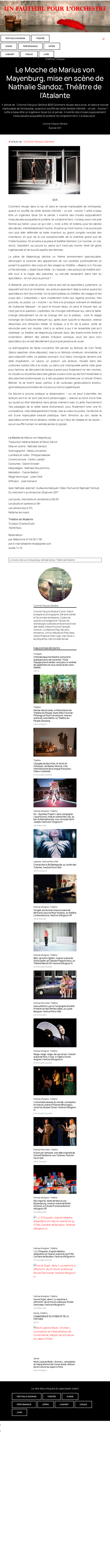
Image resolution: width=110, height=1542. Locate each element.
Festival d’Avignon (41, 811)
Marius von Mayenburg (29, 560)
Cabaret (37, 861)
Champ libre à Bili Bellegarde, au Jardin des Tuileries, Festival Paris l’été (55, 866)
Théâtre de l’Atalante (65, 560)
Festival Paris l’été (50, 861)
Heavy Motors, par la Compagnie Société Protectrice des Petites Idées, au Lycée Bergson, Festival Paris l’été (54, 1009)
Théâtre (37, 707)
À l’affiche (50, 59)
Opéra (52, 46)
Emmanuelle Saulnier (43, 774)
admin (36, 670)
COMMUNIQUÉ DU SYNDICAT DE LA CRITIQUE (51, 1317)
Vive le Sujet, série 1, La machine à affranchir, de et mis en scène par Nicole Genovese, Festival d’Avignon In (53, 1302)
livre (46, 54)
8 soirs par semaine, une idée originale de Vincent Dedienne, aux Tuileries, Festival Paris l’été (54, 1155)
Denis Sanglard (40, 724)
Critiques (60, 59)
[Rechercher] (103, 39)
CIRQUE (29, 54)
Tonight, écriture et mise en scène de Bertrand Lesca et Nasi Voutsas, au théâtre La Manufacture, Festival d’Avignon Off (55, 913)
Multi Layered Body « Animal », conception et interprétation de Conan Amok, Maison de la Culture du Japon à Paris (54, 1364)
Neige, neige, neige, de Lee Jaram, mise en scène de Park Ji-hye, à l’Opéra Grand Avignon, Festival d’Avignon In (55, 1057)
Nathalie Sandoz (48, 560)
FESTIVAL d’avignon (15, 38)
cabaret (9, 54)
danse (8, 46)
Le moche (14, 560)
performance (30, 46)
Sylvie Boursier (40, 825)
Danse (36, 1313)
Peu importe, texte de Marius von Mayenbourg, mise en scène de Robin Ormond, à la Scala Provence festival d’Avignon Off (52, 1205)
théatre (40, 38)
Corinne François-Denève (55, 123)
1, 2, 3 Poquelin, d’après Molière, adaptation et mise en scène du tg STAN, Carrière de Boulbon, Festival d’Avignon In (54, 1254)
